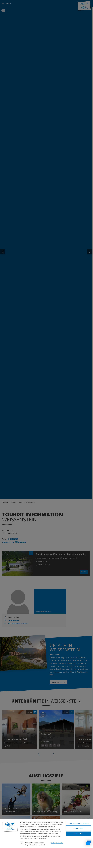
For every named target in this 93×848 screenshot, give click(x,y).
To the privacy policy (57, 843)
